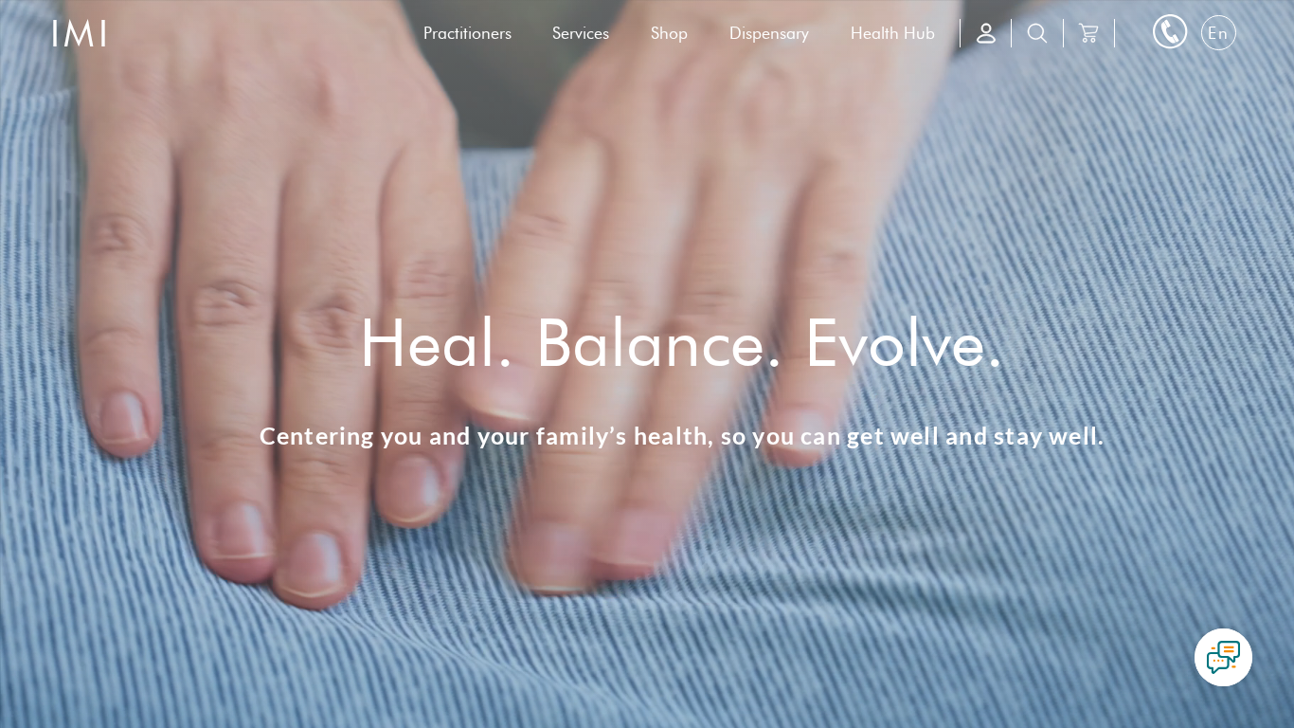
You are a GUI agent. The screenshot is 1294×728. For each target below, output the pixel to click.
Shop (669, 33)
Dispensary (769, 33)
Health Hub (893, 33)
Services (580, 33)
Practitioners (467, 33)
